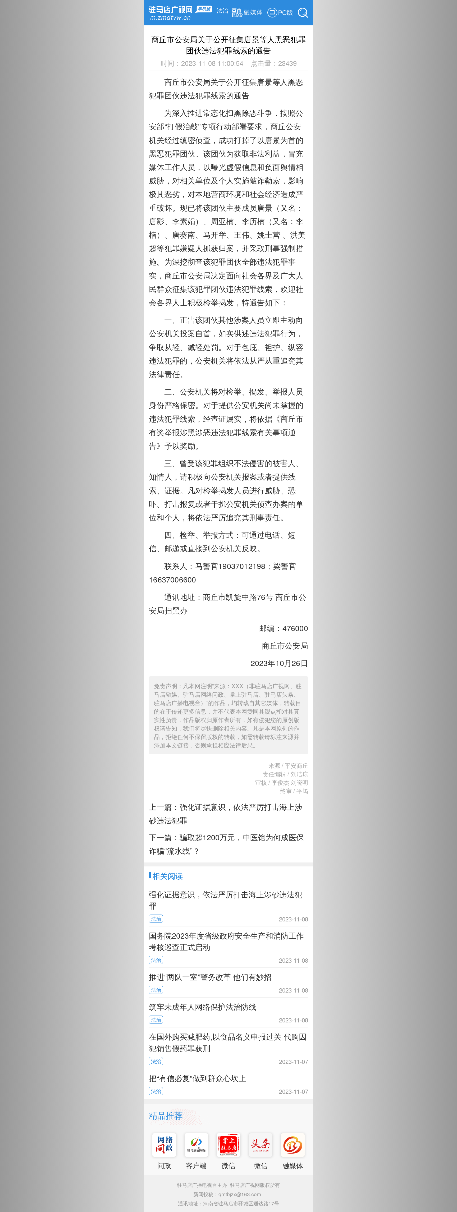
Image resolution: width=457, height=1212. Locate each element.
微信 (228, 1165)
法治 (222, 10)
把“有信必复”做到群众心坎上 (197, 1077)
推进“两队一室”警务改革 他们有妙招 (210, 976)
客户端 (196, 1165)
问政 (164, 1165)
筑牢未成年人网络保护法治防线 (202, 1006)
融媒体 (292, 1165)
